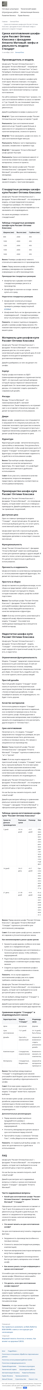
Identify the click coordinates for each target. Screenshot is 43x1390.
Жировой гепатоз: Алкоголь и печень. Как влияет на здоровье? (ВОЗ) (19, 1338)
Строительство (20, 1379)
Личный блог (14, 21)
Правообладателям (9, 1366)
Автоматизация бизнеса (30, 12)
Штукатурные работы (10, 12)
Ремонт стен (33, 1379)
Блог (3, 1351)
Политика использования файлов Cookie (17, 1360)
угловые (7, 309)
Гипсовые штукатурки (10, 9)
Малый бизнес (7, 1379)
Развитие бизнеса (9, 15)
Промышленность (22, 1376)
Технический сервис (28, 9)
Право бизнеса (23, 15)
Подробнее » (12, 1351)
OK (25, 1388)
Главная (5, 21)
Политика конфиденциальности (14, 1363)
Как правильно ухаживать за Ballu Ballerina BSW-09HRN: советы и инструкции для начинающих (19, 1328)
